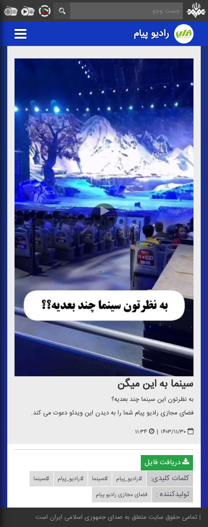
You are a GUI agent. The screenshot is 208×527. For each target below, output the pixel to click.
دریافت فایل (163, 462)
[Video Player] (104, 217)
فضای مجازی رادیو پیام (122, 494)
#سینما (100, 479)
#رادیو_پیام (129, 479)
